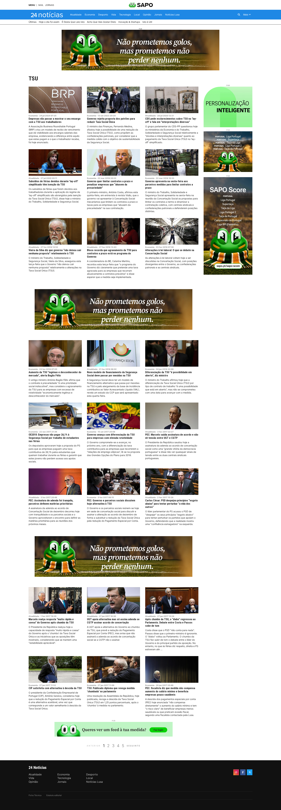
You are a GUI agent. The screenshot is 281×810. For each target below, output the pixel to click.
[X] (249, 772)
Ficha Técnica (35, 795)
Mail (40, 5)
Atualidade (150, 115)
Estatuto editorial (54, 795)
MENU (32, 5)
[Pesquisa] (239, 15)
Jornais (49, 5)
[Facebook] (243, 772)
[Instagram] (236, 772)
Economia (33, 115)
